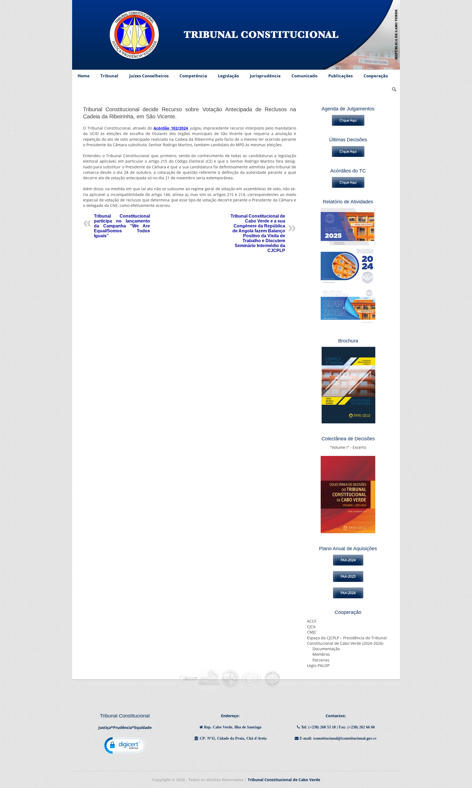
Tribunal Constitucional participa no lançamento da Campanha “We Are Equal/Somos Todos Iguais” (122, 226)
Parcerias (320, 660)
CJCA (311, 626)
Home (84, 75)
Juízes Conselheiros (149, 75)
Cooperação (376, 75)
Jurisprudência (265, 75)
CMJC (312, 632)
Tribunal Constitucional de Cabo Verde (284, 779)
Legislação (228, 75)
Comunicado (304, 75)
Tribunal (109, 75)
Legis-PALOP (318, 665)
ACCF (311, 621)
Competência (193, 75)
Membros (321, 654)
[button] (124, 745)
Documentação (326, 648)
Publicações (340, 75)
